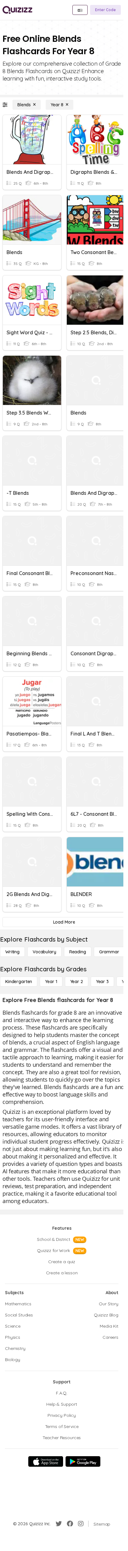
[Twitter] (59, 1524)
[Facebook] (70, 1524)
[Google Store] (83, 1461)
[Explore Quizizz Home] (17, 10)
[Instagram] (81, 1524)
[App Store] (45, 1461)
